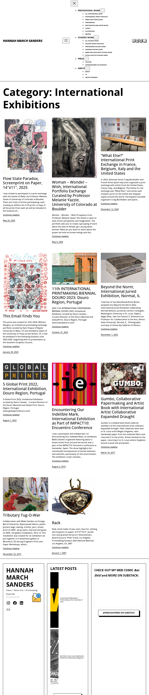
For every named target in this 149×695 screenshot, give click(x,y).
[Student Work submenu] (96, 37)
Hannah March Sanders (22, 41)
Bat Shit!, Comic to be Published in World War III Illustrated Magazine (72, 657)
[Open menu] (66, 41)
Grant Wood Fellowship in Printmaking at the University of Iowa (71, 600)
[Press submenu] (86, 59)
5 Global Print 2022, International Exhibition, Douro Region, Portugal (25, 388)
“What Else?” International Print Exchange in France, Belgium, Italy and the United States (120, 164)
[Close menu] (74, 4)
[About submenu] (87, 68)
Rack (56, 523)
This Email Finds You (21, 316)
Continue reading (11, 215)
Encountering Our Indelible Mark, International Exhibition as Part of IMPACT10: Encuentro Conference (73, 418)
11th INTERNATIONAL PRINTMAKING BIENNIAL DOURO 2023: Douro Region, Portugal (74, 295)
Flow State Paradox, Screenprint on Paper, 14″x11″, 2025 (23, 183)
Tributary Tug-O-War (21, 515)
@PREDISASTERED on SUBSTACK (118, 612)
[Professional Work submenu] (102, 10)
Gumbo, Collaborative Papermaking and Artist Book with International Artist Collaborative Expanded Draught (122, 408)
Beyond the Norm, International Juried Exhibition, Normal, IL (120, 291)
